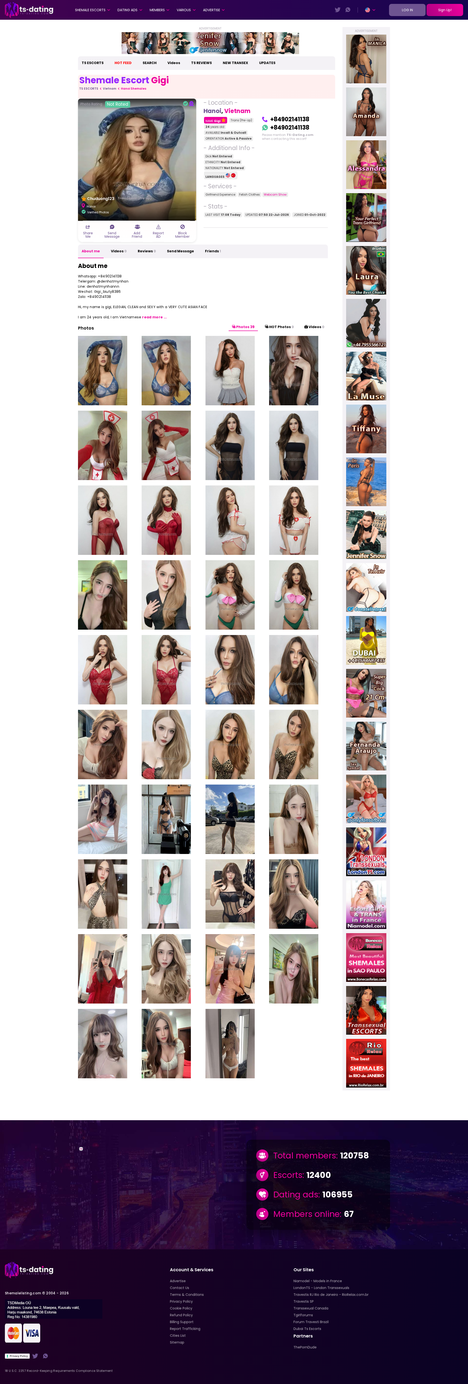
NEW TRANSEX (235, 62)
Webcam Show (275, 194)
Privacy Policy (19, 1356)
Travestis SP (303, 1301)
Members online (306, 1214)
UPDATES (267, 62)
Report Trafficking (185, 1328)
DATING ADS (127, 10)
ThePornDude (305, 1347)
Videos (173, 62)
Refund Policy (181, 1315)
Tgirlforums (303, 1315)
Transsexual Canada (310, 1308)
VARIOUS (184, 10)
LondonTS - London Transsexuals (321, 1287)
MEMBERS (157, 10)
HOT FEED (123, 62)
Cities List (178, 1335)
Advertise (211, 10)
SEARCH (149, 62)
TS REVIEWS (201, 62)
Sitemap (177, 1342)
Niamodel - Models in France (317, 1281)
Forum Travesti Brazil (311, 1321)
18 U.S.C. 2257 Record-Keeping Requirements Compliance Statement (59, 1371)
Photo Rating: (104, 104)
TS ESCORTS (93, 62)
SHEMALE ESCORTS (90, 10)
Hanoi (212, 111)
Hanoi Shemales (133, 88)
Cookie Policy (181, 1308)
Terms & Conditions (187, 1294)
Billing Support (182, 1321)
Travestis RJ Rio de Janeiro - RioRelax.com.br (331, 1294)
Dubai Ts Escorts (307, 1328)
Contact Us (179, 1287)
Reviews (147, 251)
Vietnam (109, 88)
